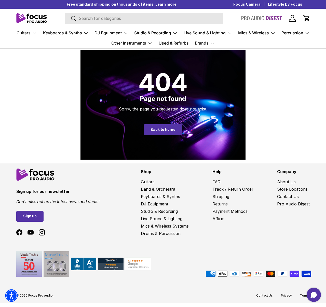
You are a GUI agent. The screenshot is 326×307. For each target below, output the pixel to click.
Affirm (218, 218)
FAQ (216, 181)
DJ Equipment (108, 32)
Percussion (292, 32)
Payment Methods (230, 211)
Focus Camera (247, 4)
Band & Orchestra (158, 189)
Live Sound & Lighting (205, 32)
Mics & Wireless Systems (165, 226)
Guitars (24, 32)
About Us (286, 181)
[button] (306, 18)
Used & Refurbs (174, 43)
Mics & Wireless (253, 32)
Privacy (286, 295)
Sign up (30, 216)
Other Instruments (128, 43)
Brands (202, 43)
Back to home (163, 129)
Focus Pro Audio (40, 295)
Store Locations (292, 189)
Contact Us (288, 196)
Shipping (220, 196)
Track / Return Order (232, 189)
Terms (305, 295)
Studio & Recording (152, 32)
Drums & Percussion (161, 233)
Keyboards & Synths (62, 32)
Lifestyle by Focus (285, 4)
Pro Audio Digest (293, 203)
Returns (220, 203)
